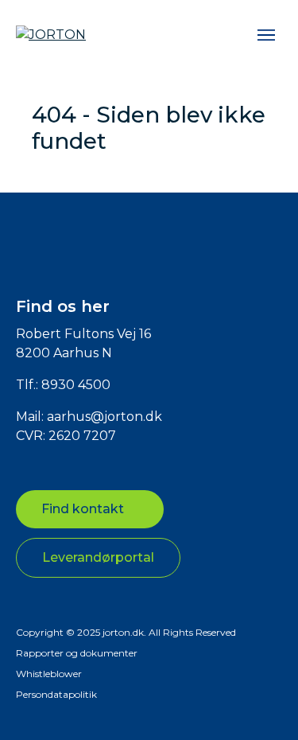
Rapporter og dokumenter (76, 653)
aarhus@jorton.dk (104, 416)
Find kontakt (82, 508)
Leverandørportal (98, 557)
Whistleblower (49, 674)
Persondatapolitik (56, 694)
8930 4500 (75, 384)
